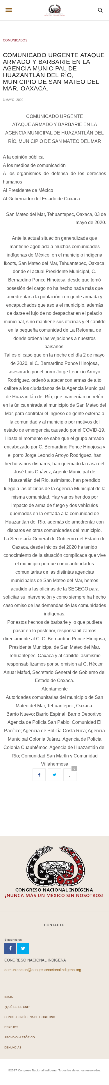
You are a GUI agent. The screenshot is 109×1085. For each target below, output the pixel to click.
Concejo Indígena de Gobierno (29, 1017)
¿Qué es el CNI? (17, 1006)
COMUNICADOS (15, 40)
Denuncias (13, 1047)
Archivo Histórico (19, 1037)
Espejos (11, 1027)
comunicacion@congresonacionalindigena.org (42, 970)
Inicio (8, 996)
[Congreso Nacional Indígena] (54, 10)
